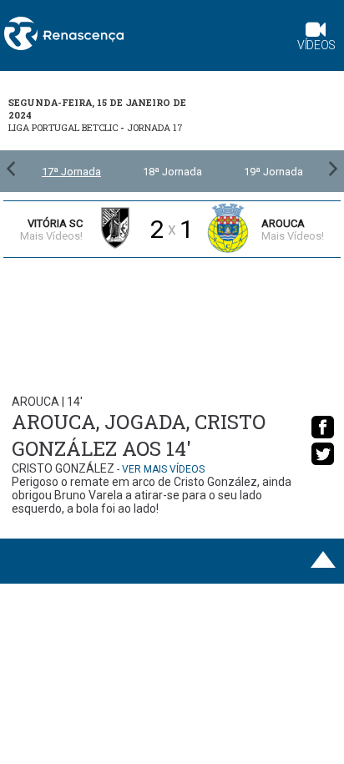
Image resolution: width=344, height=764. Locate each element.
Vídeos (316, 45)
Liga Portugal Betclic (63, 127)
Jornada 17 (155, 127)
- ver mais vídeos (161, 469)
